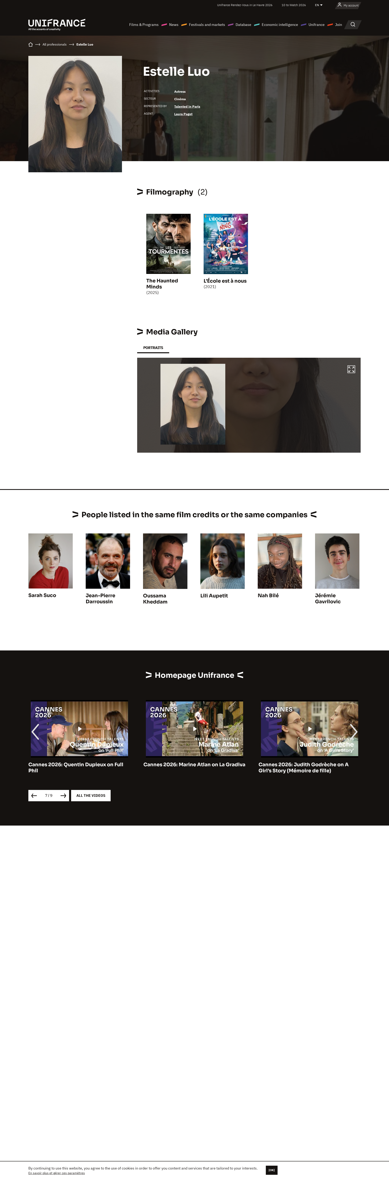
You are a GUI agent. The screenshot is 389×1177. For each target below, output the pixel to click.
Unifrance (317, 24)
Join (338, 24)
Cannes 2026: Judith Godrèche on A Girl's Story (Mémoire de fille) (188, 768)
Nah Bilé (268, 596)
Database (243, 24)
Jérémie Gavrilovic (328, 599)
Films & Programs (144, 24)
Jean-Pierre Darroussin (100, 599)
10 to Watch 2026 (294, 5)
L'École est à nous (225, 281)
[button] (351, 370)
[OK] (272, 1170)
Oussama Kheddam (155, 599)
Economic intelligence (280, 24)
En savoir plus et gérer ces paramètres (56, 1173)
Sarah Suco (42, 595)
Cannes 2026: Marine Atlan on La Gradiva (79, 765)
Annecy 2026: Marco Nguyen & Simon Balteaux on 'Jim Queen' (306, 768)
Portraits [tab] (153, 347)
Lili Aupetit (214, 596)
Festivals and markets (207, 24)
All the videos (90, 795)
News (173, 24)
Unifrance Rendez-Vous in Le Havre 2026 (245, 5)
